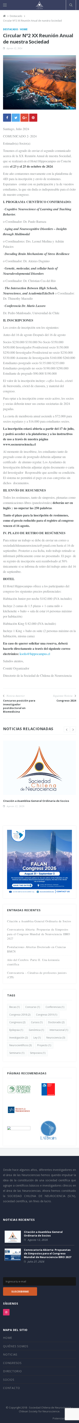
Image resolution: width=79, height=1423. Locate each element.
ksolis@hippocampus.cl (35, 654)
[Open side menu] (5, 5)
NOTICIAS (10, 1354)
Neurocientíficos (20, 1045)
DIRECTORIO (12, 1371)
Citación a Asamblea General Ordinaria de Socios (36, 801)
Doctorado (56, 1022)
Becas (14, 1007)
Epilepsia (16, 1030)
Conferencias (55, 1007)
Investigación (18, 1037)
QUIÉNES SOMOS (15, 1346)
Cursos (37, 1022)
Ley (37, 1037)
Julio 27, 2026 (36, 1261)
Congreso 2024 (66, 700)
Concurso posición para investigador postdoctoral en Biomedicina (19, 706)
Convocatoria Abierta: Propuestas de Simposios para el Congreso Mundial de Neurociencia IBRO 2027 (38, 934)
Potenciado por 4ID (64, 1418)
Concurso (32, 1007)
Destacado (10, 29)
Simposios (37, 1053)
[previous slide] (66, 729)
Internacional (59, 1030)
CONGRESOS (12, 1363)
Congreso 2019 (46, 1014)
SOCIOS (8, 1380)
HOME (7, 1338)
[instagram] (6, 1312)
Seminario (16, 1053)
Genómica (36, 1030)
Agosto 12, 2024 (14, 48)
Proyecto (44, 1045)
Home (24, 29)
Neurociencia (55, 1037)
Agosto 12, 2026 (15, 806)
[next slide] (73, 729)
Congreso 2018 (19, 1014)
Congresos (17, 1022)
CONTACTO (11, 1388)
